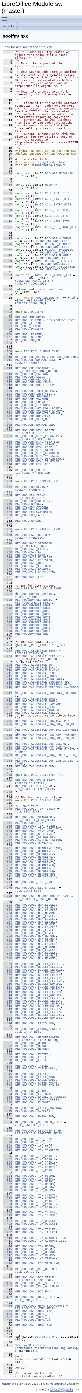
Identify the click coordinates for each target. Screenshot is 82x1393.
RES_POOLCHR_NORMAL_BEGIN (36, 359)
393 (7, 1201)
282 (7, 907)
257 (7, 839)
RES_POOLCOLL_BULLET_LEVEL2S (39, 975)
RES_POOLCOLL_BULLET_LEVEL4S (39, 997)
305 (7, 969)
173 (7, 554)
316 (7, 1000)
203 (7, 645)
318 (7, 1006)
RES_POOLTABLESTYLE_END (34, 766)
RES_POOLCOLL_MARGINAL (33, 842)
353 (7, 1093)
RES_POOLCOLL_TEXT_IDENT (35, 825)
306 (7, 972)
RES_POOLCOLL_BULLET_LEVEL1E (39, 969)
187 (7, 594)
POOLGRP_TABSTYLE (59, 261)
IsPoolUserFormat (50, 289)
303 (7, 964)
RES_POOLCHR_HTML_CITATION (37, 441)
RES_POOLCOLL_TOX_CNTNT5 (35, 1170)
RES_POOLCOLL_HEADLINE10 (35, 876)
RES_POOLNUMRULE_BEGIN (33, 594)
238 (7, 774)
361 (7, 1116)
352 (7, 1091)
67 (7, 204)
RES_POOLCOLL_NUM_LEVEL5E (36, 955)
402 (7, 1221)
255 (7, 834)
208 (7, 664)
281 (7, 904)
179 (7, 571)
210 (7, 670)
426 (7, 1283)
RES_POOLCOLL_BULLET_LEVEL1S (39, 964)
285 (7, 916)
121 (7, 393)
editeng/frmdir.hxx (48, 162)
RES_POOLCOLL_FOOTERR (32, 1060)
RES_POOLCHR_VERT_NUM (32, 419)
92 (7, 311)
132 (7, 424)
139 (7, 450)
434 (7, 1305)
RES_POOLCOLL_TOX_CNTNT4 (35, 1167)
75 (7, 238)
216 (7, 687)
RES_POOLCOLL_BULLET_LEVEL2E (39, 981)
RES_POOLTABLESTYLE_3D (33, 664)
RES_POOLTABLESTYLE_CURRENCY (39, 678)
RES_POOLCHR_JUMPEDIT (32, 396)
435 (7, 1311)
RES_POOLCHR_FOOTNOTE (32, 368)
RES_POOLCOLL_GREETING (33, 834)
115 (7, 376)
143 (7, 461)
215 (7, 684)
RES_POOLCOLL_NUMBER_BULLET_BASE (42, 896)
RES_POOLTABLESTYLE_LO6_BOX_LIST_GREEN (46, 731)
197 (7, 628)
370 (7, 1141)
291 (7, 933)
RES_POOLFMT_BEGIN (30, 317)
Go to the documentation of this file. (28, 47)
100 (7, 334)
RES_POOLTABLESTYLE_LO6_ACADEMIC (42, 721)
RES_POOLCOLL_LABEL (31, 1074)
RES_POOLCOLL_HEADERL (32, 1045)
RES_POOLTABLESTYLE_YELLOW (37, 712)
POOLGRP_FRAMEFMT (59, 244)
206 (7, 656)
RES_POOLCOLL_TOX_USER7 (34, 1249)
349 (7, 1085)
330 (7, 1037)
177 (7, 565)
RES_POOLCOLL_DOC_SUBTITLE (37, 1283)
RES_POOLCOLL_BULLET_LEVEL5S (39, 1009)
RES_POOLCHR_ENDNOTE (32, 402)
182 (7, 580)
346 (7, 1077)
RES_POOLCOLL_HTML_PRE (33, 1311)
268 (7, 868)
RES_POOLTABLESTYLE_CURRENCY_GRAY (43, 684)
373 (7, 1150)
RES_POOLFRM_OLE (28, 503)
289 (7, 927)
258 (7, 842)
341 (7, 1065)
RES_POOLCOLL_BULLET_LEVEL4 (38, 1000)
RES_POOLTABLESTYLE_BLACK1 (37, 667)
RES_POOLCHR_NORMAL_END (34, 424)
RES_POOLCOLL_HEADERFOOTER (37, 1037)
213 (7, 678)
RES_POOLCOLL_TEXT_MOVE (34, 831)
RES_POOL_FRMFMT (28, 323)
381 (7, 1170)
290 (7, 930)
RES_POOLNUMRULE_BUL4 (32, 628)
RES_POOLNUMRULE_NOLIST (34, 599)
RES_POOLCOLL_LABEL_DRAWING (38, 1108)
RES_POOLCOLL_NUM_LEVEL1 (35, 907)
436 (7, 1314)
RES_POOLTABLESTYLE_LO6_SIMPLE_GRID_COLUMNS (46, 751)
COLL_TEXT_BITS (57, 193)
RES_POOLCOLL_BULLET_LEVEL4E (39, 1003)
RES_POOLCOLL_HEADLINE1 (34, 851)
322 (7, 1017)
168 (7, 534)
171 (7, 549)
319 (7, 1009)
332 (7, 1045)
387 (7, 1184)
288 (7, 924)
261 (7, 848)
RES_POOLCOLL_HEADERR (32, 1048)
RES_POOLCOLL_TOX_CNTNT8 (35, 1201)
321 (7, 1014)
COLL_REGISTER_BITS (61, 210)
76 (7, 244)
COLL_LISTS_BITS (58, 198)
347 (7, 1079)
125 (7, 405)
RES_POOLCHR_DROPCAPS (32, 379)
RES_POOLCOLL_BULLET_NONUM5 (38, 1017)
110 (7, 357)
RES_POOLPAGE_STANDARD (33, 543)
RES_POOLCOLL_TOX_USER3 (34, 1184)
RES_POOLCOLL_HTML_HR (32, 1314)
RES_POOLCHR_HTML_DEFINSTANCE (39, 458)
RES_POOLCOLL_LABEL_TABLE (36, 1079)
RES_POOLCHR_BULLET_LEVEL (36, 385)
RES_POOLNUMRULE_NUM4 (32, 613)
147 (7, 475)
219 (7, 701)
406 (7, 1229)
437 (7, 1317)
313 (7, 992)
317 (7, 1003)
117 (7, 382)
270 (7, 873)
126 (7, 407)
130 (7, 419)
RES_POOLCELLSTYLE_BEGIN (35, 780)
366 (7, 1130)
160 (7, 515)
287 (7, 921)
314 (7, 995)
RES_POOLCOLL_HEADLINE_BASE (38, 848)
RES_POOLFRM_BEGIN (30, 486)
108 (7, 351)
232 (7, 749)
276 (7, 887)
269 (7, 870)
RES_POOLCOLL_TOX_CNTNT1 (35, 1158)
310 (7, 983)
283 (7, 910)
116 (7, 379)
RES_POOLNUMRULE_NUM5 (32, 616)
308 (7, 978)
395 (7, 1206)
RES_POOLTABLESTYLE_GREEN (36, 701)
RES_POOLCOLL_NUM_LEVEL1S (36, 904)
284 (7, 913)
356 (7, 1102)
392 (7, 1198)
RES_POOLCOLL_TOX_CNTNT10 (36, 1206)
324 (7, 1023)
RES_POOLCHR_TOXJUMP (32, 399)
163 (7, 523)
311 (7, 986)
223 (7, 712)
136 (7, 441)
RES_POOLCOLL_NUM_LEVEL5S (36, 949)
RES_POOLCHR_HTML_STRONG (35, 444)
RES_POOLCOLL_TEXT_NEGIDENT (38, 828)
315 (7, 997)
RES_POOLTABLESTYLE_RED (34, 707)
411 (7, 1240)
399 (7, 1215)
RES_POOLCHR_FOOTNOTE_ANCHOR (39, 410)
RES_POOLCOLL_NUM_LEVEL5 (35, 952)
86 (7, 289)
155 (7, 501)
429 (7, 1291)
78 (7, 255)
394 (7, 1204)
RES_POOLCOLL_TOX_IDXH (33, 1139)
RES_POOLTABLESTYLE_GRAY (35, 698)
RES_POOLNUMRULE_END (32, 633)
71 (7, 227)
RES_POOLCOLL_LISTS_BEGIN (36, 887)
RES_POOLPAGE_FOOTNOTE (33, 565)
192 (7, 613)
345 (7, 1074)
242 (7, 791)
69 (7, 215)
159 (7, 512)
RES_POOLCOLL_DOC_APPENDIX (37, 1285)
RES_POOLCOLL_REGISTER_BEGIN (39, 1122)
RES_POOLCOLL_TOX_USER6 (34, 1246)
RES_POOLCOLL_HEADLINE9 (34, 873)
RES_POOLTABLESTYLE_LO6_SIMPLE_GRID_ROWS (46, 756)
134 (7, 430)
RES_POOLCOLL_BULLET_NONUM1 (38, 972)
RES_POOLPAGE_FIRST (31, 549)
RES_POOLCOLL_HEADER (32, 1043)
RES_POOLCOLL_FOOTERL (32, 1057)
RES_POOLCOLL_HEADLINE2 (34, 853)
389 (7, 1189)
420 (7, 1263)
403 (7, 1223)
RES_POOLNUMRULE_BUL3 (32, 625)
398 (7, 1212)
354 (7, 1096)
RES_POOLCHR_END (28, 470)
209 (7, 667)
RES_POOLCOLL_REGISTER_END (37, 1263)
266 (7, 862)
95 (7, 320)
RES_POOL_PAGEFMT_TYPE (42, 529)
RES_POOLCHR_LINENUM (32, 405)
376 (7, 1156)
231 (7, 746)
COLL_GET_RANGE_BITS (61, 227)
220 (7, 704)
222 (7, 709)
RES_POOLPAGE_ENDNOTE (32, 568)
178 (7, 568)
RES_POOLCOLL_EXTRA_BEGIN (36, 1029)
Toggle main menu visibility (6, 19)
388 (7, 1187)
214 (7, 681)
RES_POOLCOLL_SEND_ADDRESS (37, 1099)
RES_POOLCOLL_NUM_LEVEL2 (35, 918)
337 (7, 1057)
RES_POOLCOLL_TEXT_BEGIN (35, 808)
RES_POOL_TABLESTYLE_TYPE (45, 645)
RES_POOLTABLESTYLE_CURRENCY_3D (41, 681)
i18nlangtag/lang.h (48, 165)
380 (7, 1167)
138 (7, 447)
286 (7, 918)
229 (7, 738)
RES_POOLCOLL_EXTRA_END (34, 1116)
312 (7, 989)
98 (7, 328)
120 (7, 390)
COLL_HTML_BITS (57, 221)
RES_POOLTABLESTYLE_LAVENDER (39, 704)
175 (7, 560)
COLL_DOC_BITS (56, 215)
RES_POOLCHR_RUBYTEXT (32, 416)
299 (7, 955)
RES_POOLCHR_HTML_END (32, 464)
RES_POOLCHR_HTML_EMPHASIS (37, 436)
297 (7, 949)
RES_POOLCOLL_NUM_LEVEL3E (36, 933)
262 (7, 851)
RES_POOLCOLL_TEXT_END (33, 882)
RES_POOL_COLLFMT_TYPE (42, 800)
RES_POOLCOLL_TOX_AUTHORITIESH (40, 1237)
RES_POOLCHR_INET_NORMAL (35, 390)
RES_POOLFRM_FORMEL (31, 506)
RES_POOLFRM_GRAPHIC (32, 501)
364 (7, 1122)
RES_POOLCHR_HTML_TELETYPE (37, 461)
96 (7, 323)
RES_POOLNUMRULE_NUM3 (32, 611)
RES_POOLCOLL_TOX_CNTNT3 (35, 1164)
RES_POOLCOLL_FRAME (31, 1091)
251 (7, 822)
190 (7, 608)
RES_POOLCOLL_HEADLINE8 (34, 870)
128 (7, 413)
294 (7, 941)
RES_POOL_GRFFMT (28, 337)
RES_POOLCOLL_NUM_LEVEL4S (36, 938)
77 (7, 249)
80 (7, 266)
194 (7, 619)
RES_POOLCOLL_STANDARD (33, 817)
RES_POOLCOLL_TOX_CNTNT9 (35, 1204)
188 (7, 599)
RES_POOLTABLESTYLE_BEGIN (36, 650)
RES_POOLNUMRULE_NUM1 (32, 605)
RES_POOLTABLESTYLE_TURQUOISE (39, 709)
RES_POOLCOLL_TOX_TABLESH (36, 1229)
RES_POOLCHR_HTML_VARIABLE (37, 455)
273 (7, 882)
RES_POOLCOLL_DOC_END (32, 1291)
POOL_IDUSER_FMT (58, 275)
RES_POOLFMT (33, 311)
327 (7, 1029)
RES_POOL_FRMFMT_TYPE (41, 481)
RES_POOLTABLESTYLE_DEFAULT (38, 656)
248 (7, 808)
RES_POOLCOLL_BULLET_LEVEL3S (39, 986)
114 (7, 374)
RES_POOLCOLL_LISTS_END (34, 1023)
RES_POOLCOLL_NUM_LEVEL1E (36, 910)
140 (7, 453)
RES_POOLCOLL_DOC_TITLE (34, 1277)
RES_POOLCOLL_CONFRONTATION (38, 839)
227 (7, 729)
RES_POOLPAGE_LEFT (30, 551)
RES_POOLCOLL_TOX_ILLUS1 (35, 1215)
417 (7, 1254)
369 (7, 1139)
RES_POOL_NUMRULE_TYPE (42, 588)
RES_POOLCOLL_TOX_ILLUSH (35, 1212)
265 (7, 859)
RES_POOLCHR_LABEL (30, 376)
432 (7, 1297)
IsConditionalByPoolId (33, 1359)
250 (7, 817)
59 (7, 173)
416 (7, 1252)
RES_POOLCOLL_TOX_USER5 (34, 1189)
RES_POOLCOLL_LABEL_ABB (34, 1077)
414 (7, 1246)
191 (7, 611)
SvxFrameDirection (30, 1345)
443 (7, 1331)
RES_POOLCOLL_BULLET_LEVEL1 (38, 966)
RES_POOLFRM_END (28, 520)
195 (7, 622)
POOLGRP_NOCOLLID (59, 173)
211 (7, 673)
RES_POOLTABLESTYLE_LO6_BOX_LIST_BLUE (46, 724)
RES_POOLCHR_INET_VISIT (34, 393)
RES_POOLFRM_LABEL (30, 515)
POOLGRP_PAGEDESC (59, 249)
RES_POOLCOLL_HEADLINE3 (34, 856)
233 (7, 755)
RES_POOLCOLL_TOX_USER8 (34, 1252)
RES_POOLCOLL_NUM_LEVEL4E (36, 944)
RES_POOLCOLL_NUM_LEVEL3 (35, 930)
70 (7, 221)
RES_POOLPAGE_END (29, 577)
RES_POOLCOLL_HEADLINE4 (34, 859)
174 (7, 557)
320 (7, 1012)
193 (7, 616)
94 (7, 317)
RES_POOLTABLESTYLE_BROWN (36, 676)
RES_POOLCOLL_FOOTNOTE (33, 1093)
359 (7, 1110)
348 (7, 1082)
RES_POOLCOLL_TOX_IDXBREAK (37, 1150)
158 (7, 509)
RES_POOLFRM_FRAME (30, 495)
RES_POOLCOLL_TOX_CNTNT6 (35, 1195)
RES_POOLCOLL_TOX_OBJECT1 (36, 1223)
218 (7, 698)
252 (7, 825)
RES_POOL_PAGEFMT (29, 328)
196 (7, 625)
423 (7, 1269)
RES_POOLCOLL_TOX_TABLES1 (36, 1232)
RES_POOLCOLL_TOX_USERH (34, 1175)
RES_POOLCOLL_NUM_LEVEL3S (36, 927)
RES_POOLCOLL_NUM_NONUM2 (35, 924)
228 (7, 735)
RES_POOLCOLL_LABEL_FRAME (36, 1082)
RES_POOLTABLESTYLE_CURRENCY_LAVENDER (46, 687)
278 (7, 896)
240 (7, 780)
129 (7, 416)
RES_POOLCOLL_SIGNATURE (34, 837)
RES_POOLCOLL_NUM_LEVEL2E (36, 921)
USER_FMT (52, 184)
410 (7, 1237)
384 (7, 1175)
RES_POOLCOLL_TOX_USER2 (34, 1181)
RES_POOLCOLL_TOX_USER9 (34, 1254)
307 (7, 975)
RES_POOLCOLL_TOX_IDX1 (33, 1141)
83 (7, 275)
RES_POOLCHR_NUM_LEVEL (33, 382)
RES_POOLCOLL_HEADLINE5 (34, 862)
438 (7, 1319)
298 (7, 952)
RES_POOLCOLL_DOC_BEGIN (34, 1269)
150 (7, 481)
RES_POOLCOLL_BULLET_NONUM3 (38, 995)
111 (7, 359)
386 (7, 1181)
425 (7, 1277)
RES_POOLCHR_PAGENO (31, 374)
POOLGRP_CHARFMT (58, 238)
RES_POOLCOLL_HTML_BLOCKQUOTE (39, 1305)
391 (7, 1195)
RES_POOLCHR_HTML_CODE (33, 447)
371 (7, 1144)
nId (72, 297)
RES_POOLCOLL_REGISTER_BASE (38, 1130)
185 (7, 588)
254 (7, 831)
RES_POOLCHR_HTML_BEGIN (34, 430)
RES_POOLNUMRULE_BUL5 (32, 630)
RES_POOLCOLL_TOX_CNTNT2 (35, 1161)
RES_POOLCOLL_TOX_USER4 (34, 1187)
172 (7, 551)
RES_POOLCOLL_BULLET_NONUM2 (38, 983)
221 (7, 707)
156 (7, 503)
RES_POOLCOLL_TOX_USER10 (35, 1257)
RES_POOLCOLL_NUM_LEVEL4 (35, 941)
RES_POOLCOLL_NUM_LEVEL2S (36, 916)
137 (7, 444)
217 (7, 693)
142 (7, 458)
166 (7, 529)
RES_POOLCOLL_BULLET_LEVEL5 (38, 1012)
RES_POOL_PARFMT (28, 334)
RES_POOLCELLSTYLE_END (33, 786)
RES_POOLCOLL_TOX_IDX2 (33, 1144)
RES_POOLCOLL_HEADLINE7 (34, 868)
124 (7, 402)
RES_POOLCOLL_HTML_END (33, 1325)
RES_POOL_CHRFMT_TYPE (41, 351)
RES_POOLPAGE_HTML (30, 563)
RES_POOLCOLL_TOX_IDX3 (33, 1147)
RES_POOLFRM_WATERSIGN (33, 512)
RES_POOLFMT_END (28, 340)
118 (7, 385)
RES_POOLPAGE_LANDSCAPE (34, 571)
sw (4, 26)
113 (7, 368)
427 (7, 1285)
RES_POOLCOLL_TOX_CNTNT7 (35, 1198)
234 (7, 760)
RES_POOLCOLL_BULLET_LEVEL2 (38, 978)
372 (7, 1147)
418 (7, 1257)
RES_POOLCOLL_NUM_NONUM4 (35, 947)
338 (7, 1060)
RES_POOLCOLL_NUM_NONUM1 (35, 913)
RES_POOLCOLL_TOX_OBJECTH (36, 1221)
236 (7, 769)
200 (7, 636)
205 (7, 650)
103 (7, 342)
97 (7, 326)
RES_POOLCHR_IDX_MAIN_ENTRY (38, 407)
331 (7, 1043)
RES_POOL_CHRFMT (28, 320)
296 (7, 947)
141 (7, 455)
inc (13, 26)
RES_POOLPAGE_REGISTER (33, 560)
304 (7, 966)
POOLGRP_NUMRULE (58, 255)
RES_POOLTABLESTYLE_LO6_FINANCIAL (43, 746)
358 (7, 1108)
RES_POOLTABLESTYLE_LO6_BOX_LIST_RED (46, 735)
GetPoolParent (46, 1336)
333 (7, 1048)
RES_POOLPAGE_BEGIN (31, 534)
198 (7, 630)
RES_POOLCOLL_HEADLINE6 (34, 865)
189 (7, 605)
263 (7, 853)
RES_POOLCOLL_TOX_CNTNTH (35, 1156)
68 (7, 210)
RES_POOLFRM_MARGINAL (32, 509)
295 (7, 944)
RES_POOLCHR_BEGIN (30, 357)
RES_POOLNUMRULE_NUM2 (32, 608)
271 (7, 876)
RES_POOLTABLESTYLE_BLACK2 (37, 670)
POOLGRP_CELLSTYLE (60, 266)
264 (7, 856)
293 (7, 938)
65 (7, 193)
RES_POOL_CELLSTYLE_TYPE (44, 774)
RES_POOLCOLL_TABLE (31, 1065)
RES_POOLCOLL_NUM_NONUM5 (35, 958)
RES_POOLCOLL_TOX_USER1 (34, 1178)
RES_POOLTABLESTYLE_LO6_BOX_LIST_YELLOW (46, 739)
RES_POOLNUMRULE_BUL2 (32, 622)
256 (7, 837)
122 (7, 396)
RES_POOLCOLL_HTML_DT (32, 1319)
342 (7, 1068)
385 (7, 1178)
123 (7, 399)
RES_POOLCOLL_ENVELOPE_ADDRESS (40, 1096)
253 (7, 828)
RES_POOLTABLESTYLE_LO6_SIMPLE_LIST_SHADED (46, 762)
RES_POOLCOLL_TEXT (30, 822)
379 (7, 1164)
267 (7, 865)
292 (7, 935)
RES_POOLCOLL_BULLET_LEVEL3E (39, 992)
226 (7, 724)
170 (7, 543)
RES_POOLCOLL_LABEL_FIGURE (37, 1085)
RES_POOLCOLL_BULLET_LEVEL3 (38, 989)
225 (7, 721)
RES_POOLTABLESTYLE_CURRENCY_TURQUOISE (46, 694)
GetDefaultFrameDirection (36, 1348)
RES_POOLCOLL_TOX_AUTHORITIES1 (40, 1240)
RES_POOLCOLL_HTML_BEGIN (35, 1297)
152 (7, 486)
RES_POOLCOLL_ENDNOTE (32, 1102)
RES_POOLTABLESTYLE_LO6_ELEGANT (41, 743)
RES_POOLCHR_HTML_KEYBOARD (37, 453)
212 (7, 676)
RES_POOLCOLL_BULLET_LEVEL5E (39, 1014)
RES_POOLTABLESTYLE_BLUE (35, 673)
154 (7, 495)
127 (7, 410)
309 (7, 981)
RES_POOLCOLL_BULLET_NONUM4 (38, 1006)
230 (7, 743)
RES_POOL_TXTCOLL (29, 326)
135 (7, 436)
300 (7, 958)
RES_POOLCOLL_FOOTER (32, 1054)
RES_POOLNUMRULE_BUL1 (32, 619)
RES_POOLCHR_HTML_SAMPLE (35, 450)
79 (7, 261)
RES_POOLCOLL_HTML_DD (32, 1317)
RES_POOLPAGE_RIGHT (31, 554)
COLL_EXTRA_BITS (58, 204)
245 (7, 800)
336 (7, 1054)
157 (7, 506)
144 (7, 464)
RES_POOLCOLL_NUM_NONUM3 (35, 935)
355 (7, 1099)
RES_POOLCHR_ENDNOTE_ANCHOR (38, 413)
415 (7, 1249)
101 (7, 337)
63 (7, 184)
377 (7, 1158)
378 (7, 1161)
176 (7, 563)
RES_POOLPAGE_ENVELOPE (33, 557)
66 (7, 198)
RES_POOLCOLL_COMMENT (32, 1110)
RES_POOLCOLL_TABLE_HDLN (35, 1068)
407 (7, 1232)
